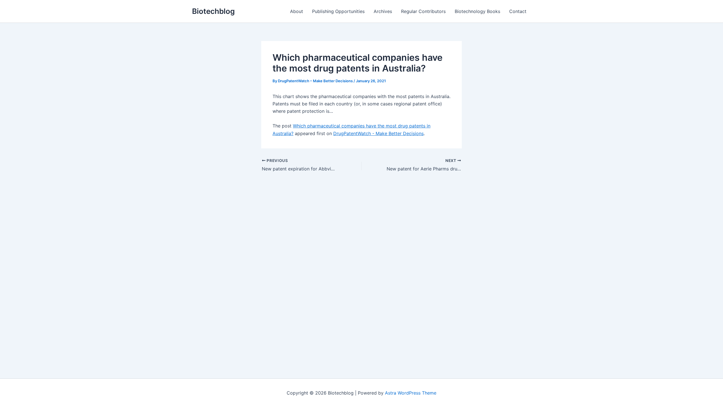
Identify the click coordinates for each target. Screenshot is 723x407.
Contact (517, 11)
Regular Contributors (423, 11)
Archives (383, 11)
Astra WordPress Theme (410, 393)
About (296, 11)
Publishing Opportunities (338, 11)
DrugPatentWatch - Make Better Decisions (378, 133)
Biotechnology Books (477, 11)
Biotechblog (213, 11)
